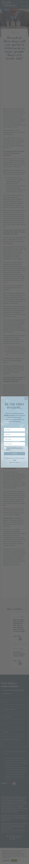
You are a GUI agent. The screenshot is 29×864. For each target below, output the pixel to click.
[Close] (26, 398)
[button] (14, 449)
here (14, 460)
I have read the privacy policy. (14, 449)
